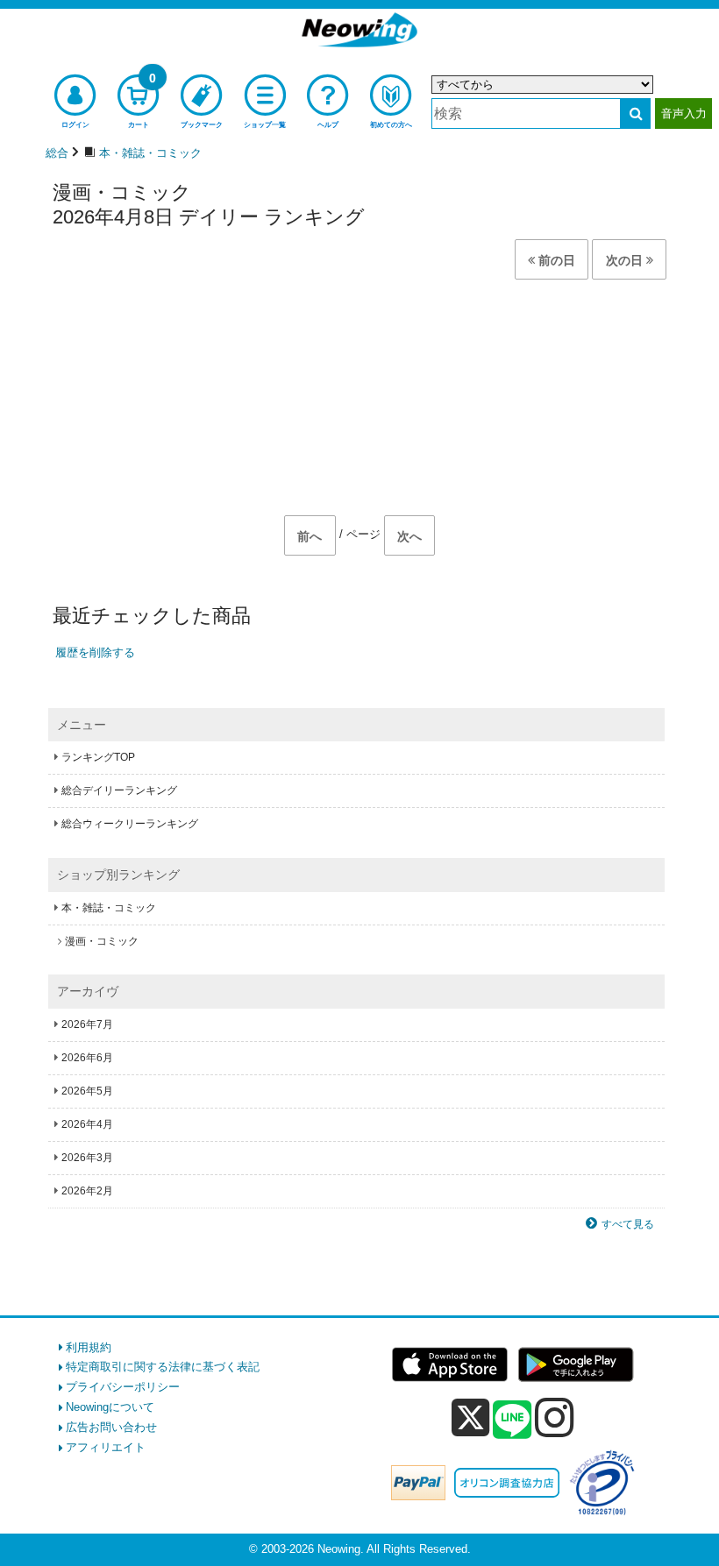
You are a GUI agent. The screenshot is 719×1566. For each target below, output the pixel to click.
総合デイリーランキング (119, 790)
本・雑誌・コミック (108, 908)
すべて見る (628, 1224)
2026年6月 (87, 1058)
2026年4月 (87, 1124)
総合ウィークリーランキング (129, 824)
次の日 (626, 260)
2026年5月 (87, 1091)
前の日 (555, 260)
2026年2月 (87, 1191)
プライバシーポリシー (123, 1386)
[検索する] (635, 113)
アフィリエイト (106, 1447)
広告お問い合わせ (111, 1427)
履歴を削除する (95, 652)
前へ (309, 536)
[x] (470, 1418)
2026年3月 (87, 1157)
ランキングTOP (98, 757)
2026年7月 (87, 1024)
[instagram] (554, 1417)
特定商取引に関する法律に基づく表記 (163, 1366)
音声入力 (684, 113)
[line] (512, 1420)
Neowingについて (110, 1407)
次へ (409, 536)
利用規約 (88, 1347)
